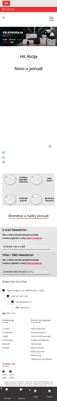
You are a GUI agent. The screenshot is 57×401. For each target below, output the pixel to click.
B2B (6, 3)
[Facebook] (4, 374)
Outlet (5, 336)
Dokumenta (7, 340)
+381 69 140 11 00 (19, 296)
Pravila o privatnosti (40, 340)
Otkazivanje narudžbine (41, 359)
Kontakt (5, 347)
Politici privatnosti (34, 238)
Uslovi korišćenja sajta (41, 336)
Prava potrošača (38, 332)
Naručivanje (36, 344)
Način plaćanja (37, 347)
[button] (4, 39)
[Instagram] (11, 374)
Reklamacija (36, 355)
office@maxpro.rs (24, 302)
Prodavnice (7, 332)
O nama (6, 328)
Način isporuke (37, 351)
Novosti (5, 344)
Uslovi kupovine (38, 328)
